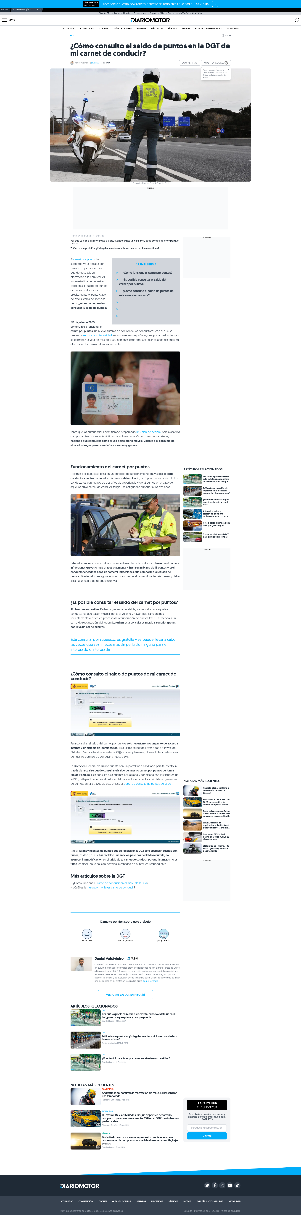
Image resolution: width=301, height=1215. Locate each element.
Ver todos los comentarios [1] (125, 994)
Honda (126, 13)
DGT (72, 35)
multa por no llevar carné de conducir (110, 887)
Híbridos (172, 28)
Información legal (202, 1211)
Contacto (188, 1211)
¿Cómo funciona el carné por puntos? (147, 273)
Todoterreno (140, 13)
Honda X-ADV (181, 13)
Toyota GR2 (105, 13)
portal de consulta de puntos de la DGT (147, 783)
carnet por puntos (84, 259)
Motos (186, 28)
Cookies (215, 1211)
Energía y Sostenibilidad (208, 28)
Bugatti (153, 13)
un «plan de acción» (148, 432)
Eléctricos (157, 28)
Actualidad (69, 28)
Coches (104, 28)
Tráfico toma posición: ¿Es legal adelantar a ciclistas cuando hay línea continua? (115, 248)
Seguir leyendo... (151, 981)
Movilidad (232, 28)
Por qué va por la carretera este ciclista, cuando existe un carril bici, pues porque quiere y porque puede (125, 242)
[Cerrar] (228, 69)
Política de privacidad (230, 1211)
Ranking (141, 28)
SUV (162, 13)
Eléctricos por (19, 10)
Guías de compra (122, 28)
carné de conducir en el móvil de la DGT (122, 883)
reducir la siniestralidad (98, 335)
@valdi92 (95, 63)
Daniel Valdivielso (82, 63)
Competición (87, 28)
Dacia (116, 13)
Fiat (169, 13)
